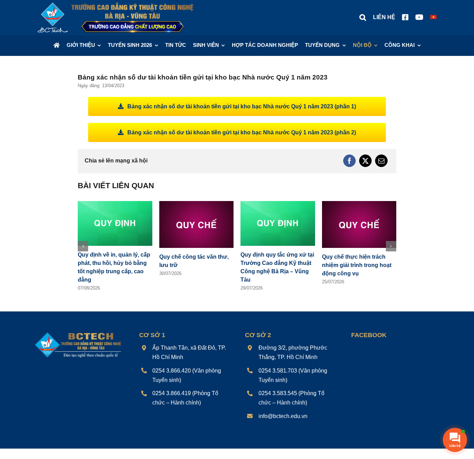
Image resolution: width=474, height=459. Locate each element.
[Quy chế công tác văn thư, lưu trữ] (196, 204)
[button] (362, 17)
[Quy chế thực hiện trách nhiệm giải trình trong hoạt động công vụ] (359, 204)
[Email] (381, 161)
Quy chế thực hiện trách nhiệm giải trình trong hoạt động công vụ (356, 265)
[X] (365, 161)
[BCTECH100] (78, 333)
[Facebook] (349, 161)
